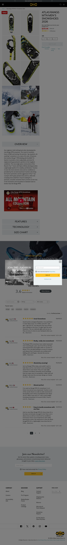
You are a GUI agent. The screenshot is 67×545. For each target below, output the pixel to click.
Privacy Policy (52, 271)
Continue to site (47, 279)
